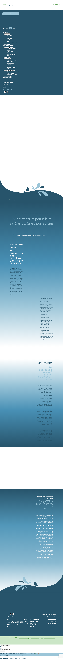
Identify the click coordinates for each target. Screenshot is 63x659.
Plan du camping (52, 623)
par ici (36, 653)
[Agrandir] (16, 348)
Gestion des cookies (49, 638)
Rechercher (2, 651)
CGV (42, 638)
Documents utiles (51, 616)
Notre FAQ (53, 621)
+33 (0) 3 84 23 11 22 (7, 89)
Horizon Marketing (24, 638)
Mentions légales (35, 638)
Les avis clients (52, 619)
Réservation (56, 4)
